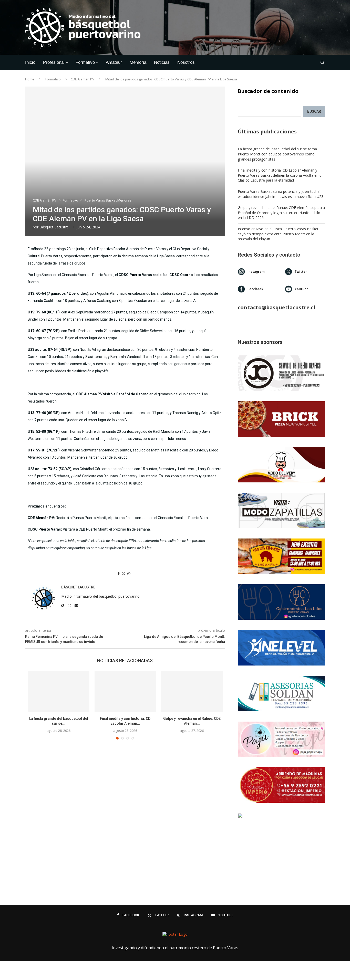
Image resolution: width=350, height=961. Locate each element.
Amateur (114, 62)
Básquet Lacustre (54, 227)
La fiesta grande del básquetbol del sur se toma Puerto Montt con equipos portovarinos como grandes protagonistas (277, 153)
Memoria (138, 62)
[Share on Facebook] (119, 573)
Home (29, 79)
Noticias (162, 62)
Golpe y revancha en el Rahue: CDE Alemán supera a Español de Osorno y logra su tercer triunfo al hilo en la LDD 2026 (281, 212)
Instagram (256, 271)
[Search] (322, 62)
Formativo (85, 62)
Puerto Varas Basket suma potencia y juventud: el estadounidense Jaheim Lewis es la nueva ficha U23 (280, 194)
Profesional (54, 62)
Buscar (314, 111)
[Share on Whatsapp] (128, 573)
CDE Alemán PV (82, 79)
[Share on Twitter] (123, 573)
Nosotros (186, 62)
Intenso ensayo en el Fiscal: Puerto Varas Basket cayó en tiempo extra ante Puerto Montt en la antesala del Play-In (278, 233)
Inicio (30, 62)
